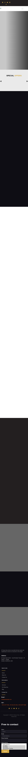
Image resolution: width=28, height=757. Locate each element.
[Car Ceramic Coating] (14, 748)
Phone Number (4, 738)
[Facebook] (3, 2)
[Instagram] (5, 2)
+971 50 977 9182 (22, 704)
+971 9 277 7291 (5, 704)
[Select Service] (14, 744)
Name (2, 729)
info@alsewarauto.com (6, 699)
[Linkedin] (10, 2)
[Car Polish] (14, 747)
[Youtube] (7, 2)
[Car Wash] (14, 745)
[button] (22, 8)
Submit (5, 751)
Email (2, 733)
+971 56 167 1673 (14, 704)
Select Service (4, 742)
